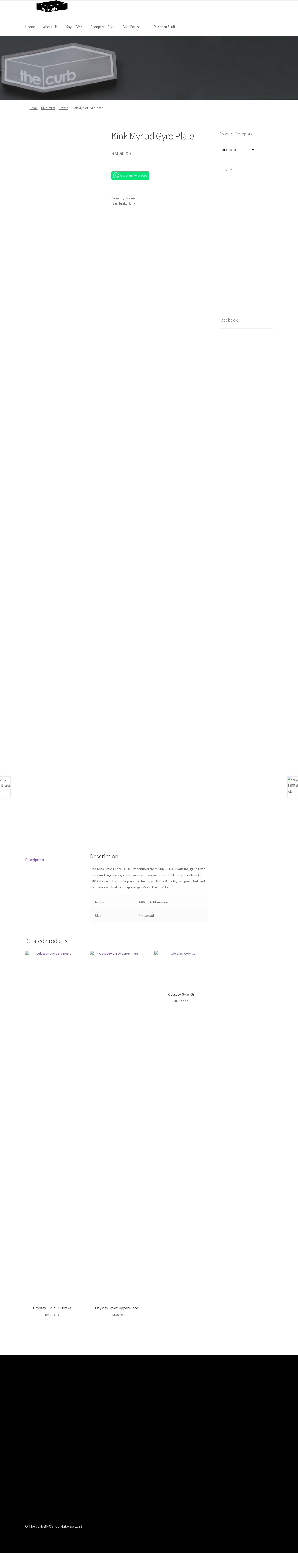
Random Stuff (164, 26)
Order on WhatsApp (134, 175)
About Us (50, 26)
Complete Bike (102, 26)
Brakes (63, 108)
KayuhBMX (74, 26)
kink (132, 203)
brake (123, 203)
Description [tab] (34, 859)
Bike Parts (130, 26)
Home (30, 26)
